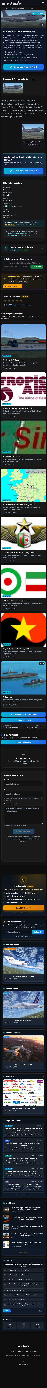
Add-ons (5, 8)
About (20, 1351)
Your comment (10, 804)
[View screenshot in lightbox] (42, 25)
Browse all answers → (23, 1195)
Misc (31, 8)
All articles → (23, 1252)
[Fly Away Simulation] (20, 3)
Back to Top (23, 1364)
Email (6, 789)
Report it (14, 236)
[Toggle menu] (43, 3)
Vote (7, 1311)
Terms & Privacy (31, 1351)
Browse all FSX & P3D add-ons (25, 714)
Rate (20, 52)
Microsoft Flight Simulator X (19, 8)
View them (36, 267)
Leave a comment (24, 742)
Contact (13, 1351)
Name (7, 779)
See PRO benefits (11, 286)
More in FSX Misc (24, 720)
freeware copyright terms (17, 233)
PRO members (10, 224)
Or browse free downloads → (23, 913)
